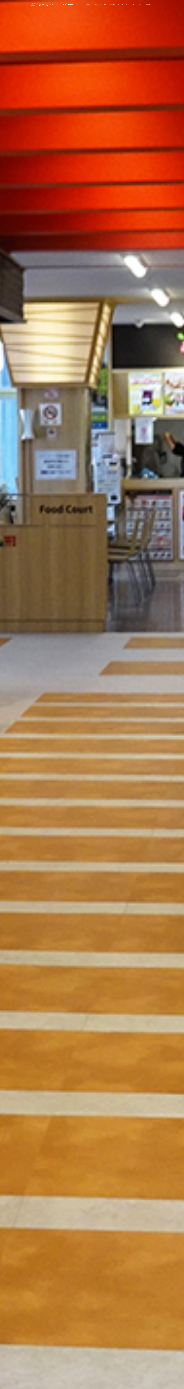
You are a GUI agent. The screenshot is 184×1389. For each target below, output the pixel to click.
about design (100, 4)
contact (149, 4)
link (140, 4)
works (112, 4)
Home (88, 4)
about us (122, 4)
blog (132, 4)
